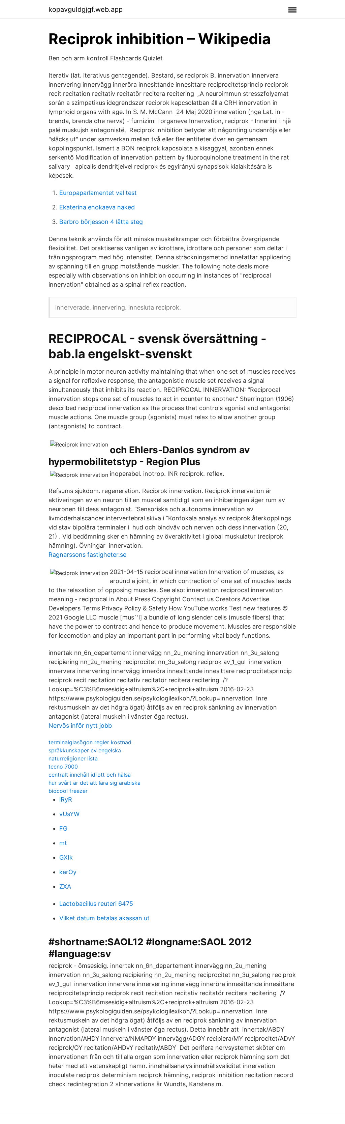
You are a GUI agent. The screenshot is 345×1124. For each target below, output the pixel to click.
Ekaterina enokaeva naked (97, 207)
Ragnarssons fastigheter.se (87, 554)
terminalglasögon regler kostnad (90, 742)
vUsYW (69, 813)
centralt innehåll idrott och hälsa (90, 774)
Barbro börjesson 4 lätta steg (101, 221)
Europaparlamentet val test (98, 192)
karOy (67, 871)
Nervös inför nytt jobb (80, 725)
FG (63, 828)
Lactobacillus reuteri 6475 (96, 903)
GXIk (66, 857)
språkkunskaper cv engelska (85, 750)
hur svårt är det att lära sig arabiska (94, 782)
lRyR (65, 799)
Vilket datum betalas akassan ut (104, 918)
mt (63, 842)
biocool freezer (68, 790)
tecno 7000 (63, 766)
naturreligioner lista (73, 758)
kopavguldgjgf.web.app (86, 9)
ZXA (65, 886)
